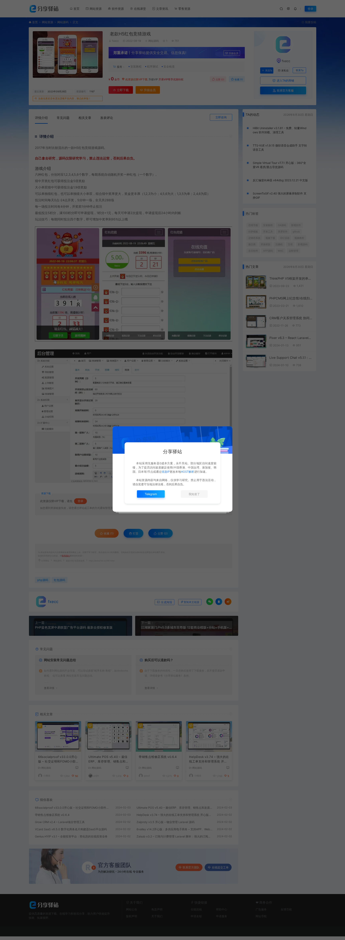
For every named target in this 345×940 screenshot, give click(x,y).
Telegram (151, 494)
